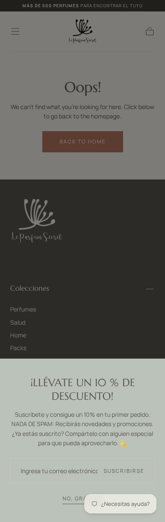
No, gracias (82, 498)
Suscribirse (124, 470)
